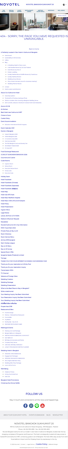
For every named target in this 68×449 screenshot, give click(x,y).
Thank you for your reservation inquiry (13, 267)
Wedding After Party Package (13, 363)
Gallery (7, 60)
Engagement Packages (11, 356)
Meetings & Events (7, 328)
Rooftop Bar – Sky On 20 (11, 322)
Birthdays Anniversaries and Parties (14, 340)
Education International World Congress (16, 124)
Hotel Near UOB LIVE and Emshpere (13, 201)
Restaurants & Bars (29, 11)
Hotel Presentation (7, 207)
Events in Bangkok (5, 15)
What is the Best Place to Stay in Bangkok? (15, 288)
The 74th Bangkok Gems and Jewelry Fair (16, 143)
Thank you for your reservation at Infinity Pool (16, 264)
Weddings (51, 10)
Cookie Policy (5, 118)
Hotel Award (8, 55)
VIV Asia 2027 (8, 148)
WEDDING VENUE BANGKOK (13, 353)
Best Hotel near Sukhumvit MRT (11, 112)
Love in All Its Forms (10, 365)
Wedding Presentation (8, 285)
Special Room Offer (7, 252)
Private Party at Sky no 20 (9, 231)
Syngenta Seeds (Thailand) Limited (12, 255)
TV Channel (4, 273)
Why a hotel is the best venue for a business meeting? (22, 81)
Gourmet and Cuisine (8, 157)
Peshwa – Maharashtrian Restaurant (14, 315)
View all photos (60, 27)
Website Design (53, 444)
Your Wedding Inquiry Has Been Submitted (15, 300)
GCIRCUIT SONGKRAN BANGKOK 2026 (14, 154)
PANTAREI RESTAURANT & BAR (13, 324)
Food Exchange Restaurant (10, 151)
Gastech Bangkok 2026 (11, 134)
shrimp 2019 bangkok (8, 240)
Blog (6, 62)
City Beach (8, 319)
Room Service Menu (7, 237)
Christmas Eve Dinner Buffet (10, 383)
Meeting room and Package (12, 331)
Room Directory (6, 234)
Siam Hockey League (8, 243)
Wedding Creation (7, 279)
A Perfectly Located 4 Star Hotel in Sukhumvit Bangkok (19, 52)
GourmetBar (8, 317)
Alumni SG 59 (5, 106)
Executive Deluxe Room (11, 168)
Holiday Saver (5, 176)
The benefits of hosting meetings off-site (16, 98)
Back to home (34, 49)
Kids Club (7, 376)
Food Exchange (9, 312)
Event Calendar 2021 (7, 128)
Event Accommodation (8, 121)
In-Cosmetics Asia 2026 (11, 139)
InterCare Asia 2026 (10, 141)
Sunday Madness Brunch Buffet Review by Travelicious (22, 74)
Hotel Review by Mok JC (14, 69)
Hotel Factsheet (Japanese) (10, 185)
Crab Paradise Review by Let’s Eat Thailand (19, 67)
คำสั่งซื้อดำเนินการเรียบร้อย (9, 303)
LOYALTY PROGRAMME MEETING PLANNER (17, 347)
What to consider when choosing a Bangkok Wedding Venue (21, 100)
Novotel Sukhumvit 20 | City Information (14, 225)
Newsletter (4, 222)
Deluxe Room (8, 166)
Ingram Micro (5, 210)
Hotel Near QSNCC (10, 95)
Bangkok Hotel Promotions (10, 380)
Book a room (62, 15)
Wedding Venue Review (14, 79)
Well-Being (61, 10)
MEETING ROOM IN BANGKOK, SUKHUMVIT (17, 335)
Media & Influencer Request (10, 219)
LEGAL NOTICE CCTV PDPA (10, 216)
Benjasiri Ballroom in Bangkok (13, 333)
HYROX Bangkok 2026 (11, 136)
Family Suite (8, 170)
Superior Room (9, 163)
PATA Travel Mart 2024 (8, 228)
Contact (7, 87)
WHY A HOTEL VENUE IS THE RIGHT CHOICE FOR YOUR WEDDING (23, 102)
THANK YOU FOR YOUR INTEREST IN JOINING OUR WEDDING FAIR (24, 261)
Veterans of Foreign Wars (9, 276)
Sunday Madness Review (14, 76)
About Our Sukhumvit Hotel (10, 92)
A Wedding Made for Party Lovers (17, 65)
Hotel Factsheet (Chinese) (9, 182)
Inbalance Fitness (9, 372)
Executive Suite (9, 173)
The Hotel (3, 11)
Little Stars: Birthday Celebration (13, 344)
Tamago (3, 258)
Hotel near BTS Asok (7, 194)
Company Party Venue (11, 342)
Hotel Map (4, 191)
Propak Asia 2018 (6, 306)
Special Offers (11, 11)
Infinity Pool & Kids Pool (11, 374)
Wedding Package (7, 282)
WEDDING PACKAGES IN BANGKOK (15, 358)
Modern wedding (12, 72)
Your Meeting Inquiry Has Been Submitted (15, 294)
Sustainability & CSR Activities (13, 57)
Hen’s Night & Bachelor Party (13, 360)
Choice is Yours (6, 115)
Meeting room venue (40, 11)
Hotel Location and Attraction (13, 89)
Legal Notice (5, 213)
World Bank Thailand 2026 (12, 145)
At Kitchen (4, 109)
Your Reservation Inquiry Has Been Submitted (16, 297)
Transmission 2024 (7, 270)
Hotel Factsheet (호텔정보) (9, 188)
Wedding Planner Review (15, 83)
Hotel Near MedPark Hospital (10, 198)
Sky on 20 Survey (6, 249)
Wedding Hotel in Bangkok (10, 350)
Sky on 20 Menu (6, 246)
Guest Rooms (19, 11)
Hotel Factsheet (6, 179)
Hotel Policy (5, 204)
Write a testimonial (7, 291)
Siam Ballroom (9, 337)
